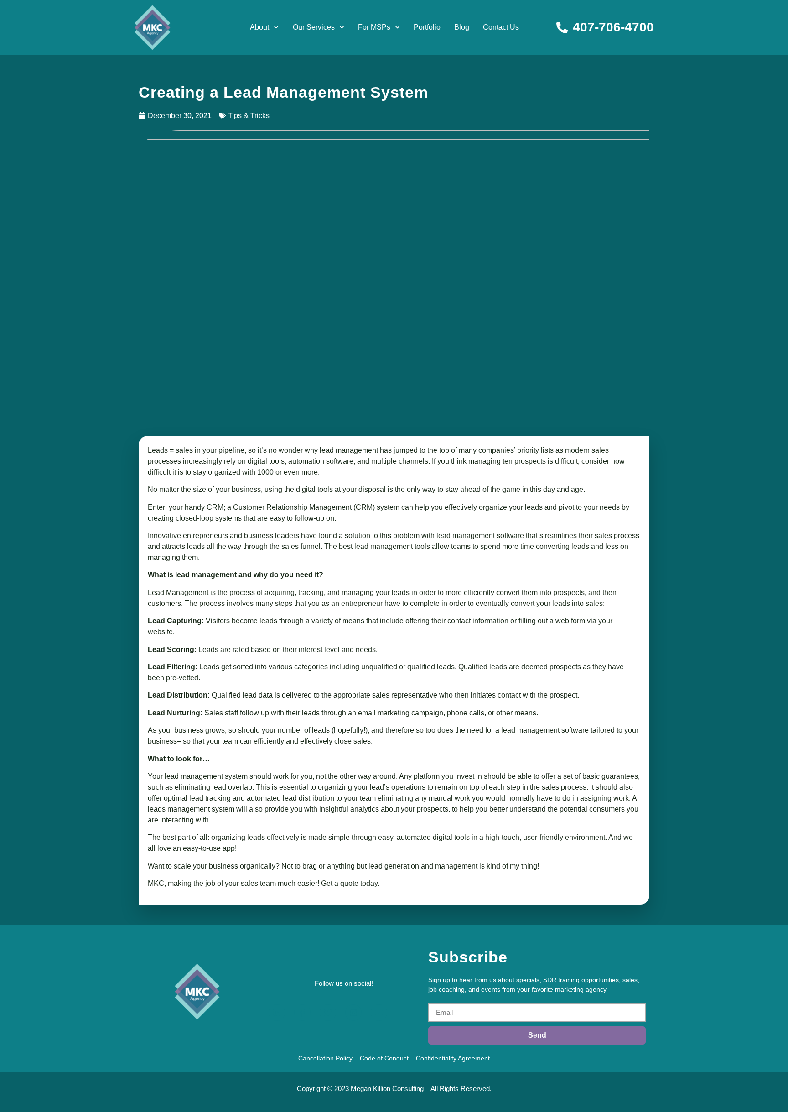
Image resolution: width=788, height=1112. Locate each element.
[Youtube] (379, 1012)
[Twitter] (328, 1012)
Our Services (314, 27)
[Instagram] (353, 1012)
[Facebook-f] (302, 1012)
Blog (461, 27)
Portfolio (427, 27)
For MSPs (374, 27)
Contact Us (501, 27)
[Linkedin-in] (277, 1012)
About (259, 27)
